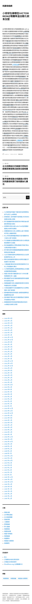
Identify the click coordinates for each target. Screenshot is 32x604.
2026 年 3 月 (8, 330)
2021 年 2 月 (8, 403)
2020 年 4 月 (8, 427)
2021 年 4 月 (8, 399)
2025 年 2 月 (8, 356)
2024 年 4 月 (8, 380)
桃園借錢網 (7, 6)
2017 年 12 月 (8, 456)
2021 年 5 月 (8, 396)
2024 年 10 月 (8, 366)
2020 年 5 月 (8, 425)
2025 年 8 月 (8, 342)
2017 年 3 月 (8, 470)
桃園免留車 (7, 531)
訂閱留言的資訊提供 (10, 562)
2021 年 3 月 (8, 401)
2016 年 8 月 (8, 486)
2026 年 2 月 (8, 332)
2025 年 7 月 (8, 344)
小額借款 (7, 522)
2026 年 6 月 (8, 323)
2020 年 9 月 (8, 415)
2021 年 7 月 (8, 392)
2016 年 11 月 (8, 479)
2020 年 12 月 (8, 408)
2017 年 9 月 (8, 463)
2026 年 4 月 (8, 328)
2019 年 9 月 (8, 444)
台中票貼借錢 (8, 515)
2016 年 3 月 (8, 498)
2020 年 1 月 (8, 434)
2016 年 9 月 (8, 484)
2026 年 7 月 (8, 321)
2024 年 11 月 (8, 363)
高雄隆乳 (7, 543)
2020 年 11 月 (8, 411)
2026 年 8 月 (8, 318)
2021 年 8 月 (8, 389)
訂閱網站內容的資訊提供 (11, 559)
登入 (5, 557)
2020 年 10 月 (8, 413)
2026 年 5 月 (8, 325)
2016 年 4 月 (8, 496)
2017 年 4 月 (8, 467)
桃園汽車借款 (8, 534)
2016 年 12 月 (8, 477)
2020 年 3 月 (8, 430)
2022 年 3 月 (8, 382)
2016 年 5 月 (8, 494)
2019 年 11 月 (8, 439)
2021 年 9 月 (8, 387)
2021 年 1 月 (8, 406)
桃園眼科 (7, 538)
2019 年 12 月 (8, 437)
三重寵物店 (19, 140)
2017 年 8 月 (8, 465)
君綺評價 (7, 519)
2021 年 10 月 (8, 385)
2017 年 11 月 (8, 458)
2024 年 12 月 (8, 361)
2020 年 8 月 (8, 418)
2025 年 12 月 (8, 337)
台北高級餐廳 (8, 517)
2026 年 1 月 (8, 335)
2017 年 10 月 (8, 460)
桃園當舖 (7, 536)
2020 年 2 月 (8, 432)
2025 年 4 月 (8, 351)
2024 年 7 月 (8, 373)
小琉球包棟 (15, 64)
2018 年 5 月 (8, 446)
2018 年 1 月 (8, 453)
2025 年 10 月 (8, 340)
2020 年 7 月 (8, 420)
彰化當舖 (7, 526)
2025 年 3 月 (8, 354)
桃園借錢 (7, 529)
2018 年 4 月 (8, 449)
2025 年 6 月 (8, 347)
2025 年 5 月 (8, 349)
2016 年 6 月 (8, 491)
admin (7, 154)
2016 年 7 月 (8, 489)
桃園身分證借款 (9, 541)
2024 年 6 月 (8, 375)
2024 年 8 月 (8, 370)
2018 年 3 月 (8, 451)
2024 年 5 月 (8, 377)
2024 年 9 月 (8, 368)
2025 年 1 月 (8, 358)
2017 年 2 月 (8, 472)
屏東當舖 (7, 524)
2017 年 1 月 (8, 475)
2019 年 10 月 (8, 441)
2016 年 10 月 (8, 482)
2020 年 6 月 (8, 422)
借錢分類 (20, 154)
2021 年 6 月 (8, 394)
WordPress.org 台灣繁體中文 (13, 564)
